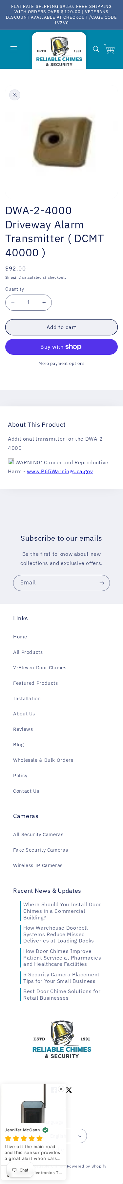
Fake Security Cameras (40, 850)
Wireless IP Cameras (38, 865)
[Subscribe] (102, 583)
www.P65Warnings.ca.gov (60, 471)
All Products (28, 652)
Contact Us (26, 791)
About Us (24, 713)
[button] (13, 49)
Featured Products (35, 683)
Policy (20, 775)
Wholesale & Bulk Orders (43, 760)
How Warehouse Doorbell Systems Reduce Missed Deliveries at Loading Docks (58, 934)
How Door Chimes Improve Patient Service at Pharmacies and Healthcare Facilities (62, 957)
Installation (27, 698)
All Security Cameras (38, 834)
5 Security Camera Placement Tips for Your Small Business (61, 977)
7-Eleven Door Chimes (40, 667)
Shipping (13, 277)
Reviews (23, 729)
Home (20, 636)
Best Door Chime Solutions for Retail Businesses (61, 994)
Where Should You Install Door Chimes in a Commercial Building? (62, 910)
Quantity (14, 289)
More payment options (61, 363)
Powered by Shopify (87, 1166)
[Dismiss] (64, 1089)
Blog (18, 744)
